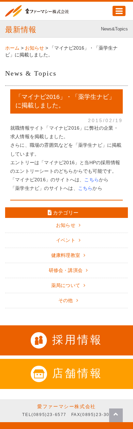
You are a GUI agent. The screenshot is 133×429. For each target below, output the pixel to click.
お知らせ (65, 225)
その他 (65, 300)
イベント (65, 240)
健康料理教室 (65, 255)
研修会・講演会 (66, 270)
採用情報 (77, 340)
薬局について (65, 285)
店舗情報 (77, 373)
